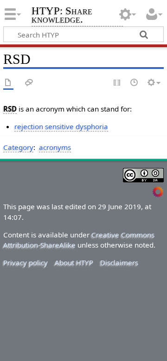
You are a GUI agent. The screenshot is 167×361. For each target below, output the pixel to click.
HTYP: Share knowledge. (62, 16)
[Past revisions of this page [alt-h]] (134, 83)
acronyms (55, 147)
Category (18, 147)
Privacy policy (25, 262)
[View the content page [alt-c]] (8, 83)
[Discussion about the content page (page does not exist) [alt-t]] (29, 83)
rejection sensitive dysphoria (61, 126)
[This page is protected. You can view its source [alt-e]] (117, 83)
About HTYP (74, 262)
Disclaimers (119, 262)
